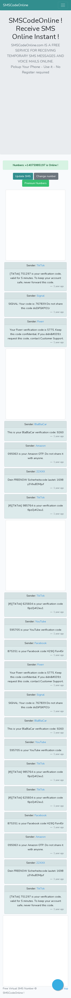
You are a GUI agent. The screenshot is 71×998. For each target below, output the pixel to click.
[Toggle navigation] (63, 5)
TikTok (41, 265)
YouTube (40, 621)
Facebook (41, 643)
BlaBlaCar (40, 424)
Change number (46, 176)
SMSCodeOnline (15, 5)
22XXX (40, 471)
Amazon (41, 446)
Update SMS (23, 176)
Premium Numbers (36, 183)
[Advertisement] (35, 113)
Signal (40, 296)
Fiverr (40, 321)
